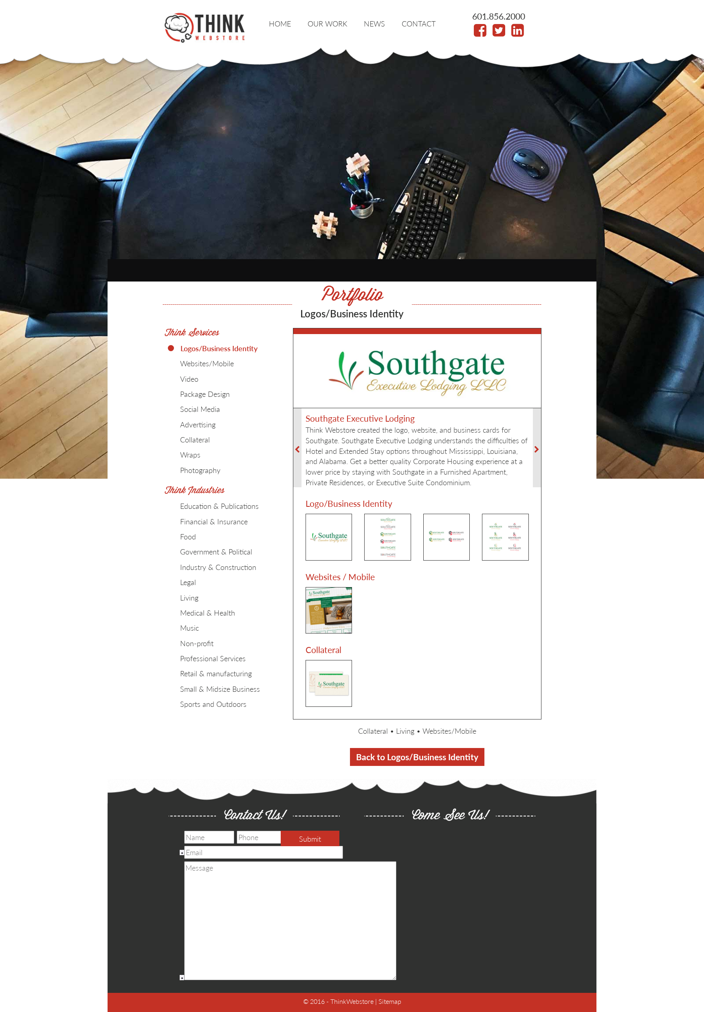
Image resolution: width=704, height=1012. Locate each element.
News (374, 23)
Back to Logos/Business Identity (417, 757)
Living (405, 731)
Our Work (327, 23)
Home (280, 23)
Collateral (373, 731)
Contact (419, 23)
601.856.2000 (498, 16)
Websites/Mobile (449, 731)
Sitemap (389, 1001)
